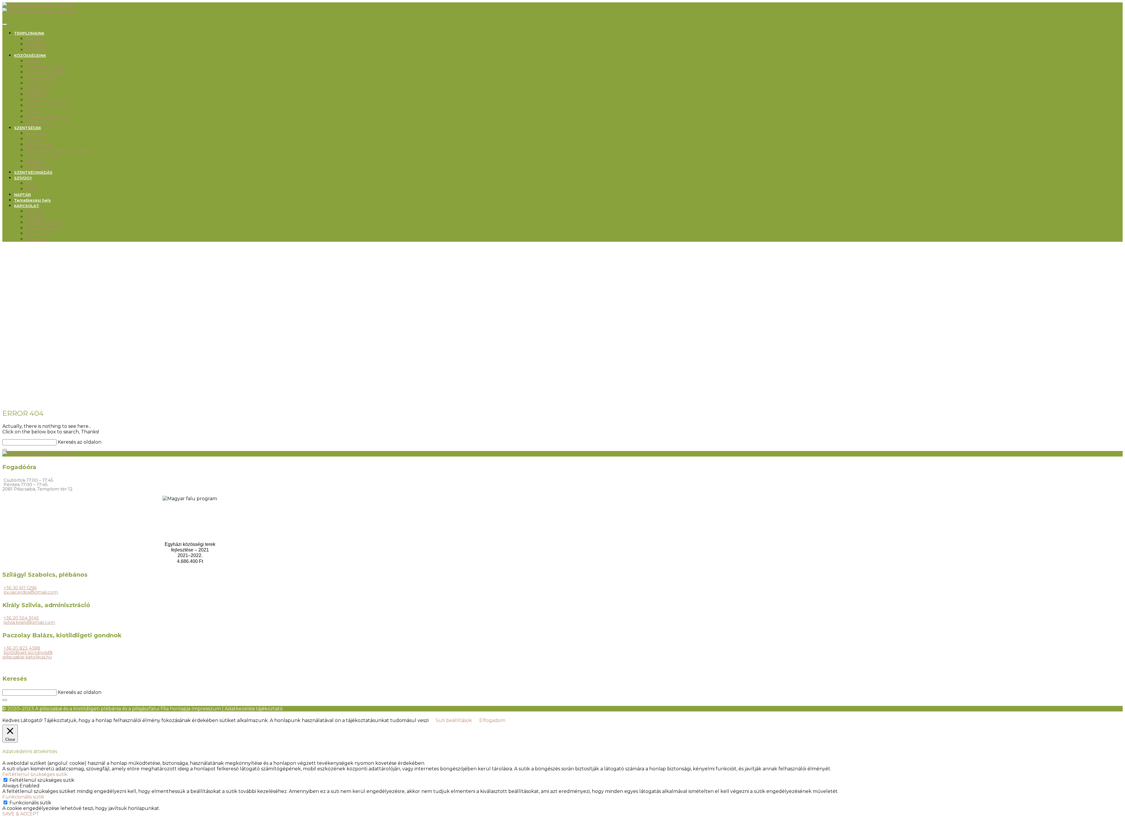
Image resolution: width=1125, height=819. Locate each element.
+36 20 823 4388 (22, 648)
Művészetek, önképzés (48, 100)
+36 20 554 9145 (21, 618)
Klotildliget (36, 44)
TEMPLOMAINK (29, 33)
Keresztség (36, 133)
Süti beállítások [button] (454, 720)
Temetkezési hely (32, 200)
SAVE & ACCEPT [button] (20, 814)
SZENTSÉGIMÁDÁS (33, 172)
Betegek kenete (42, 155)
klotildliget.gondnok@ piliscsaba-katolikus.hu (27, 655)
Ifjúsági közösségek (44, 66)
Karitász (33, 61)
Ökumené (35, 88)
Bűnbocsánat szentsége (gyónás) (57, 150)
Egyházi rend (38, 166)
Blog (30, 183)
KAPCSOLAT (26, 205)
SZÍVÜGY (23, 178)
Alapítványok (38, 233)
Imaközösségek (41, 77)
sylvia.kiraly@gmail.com (29, 622)
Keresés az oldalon (79, 442)
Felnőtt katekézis (42, 83)
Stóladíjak (35, 216)
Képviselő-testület (43, 228)
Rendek (33, 111)
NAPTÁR (22, 194)
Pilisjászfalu (36, 49)
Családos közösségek (46, 72)
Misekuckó (36, 94)
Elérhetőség (37, 211)
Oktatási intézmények (47, 116)
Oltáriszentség (40, 144)
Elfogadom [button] (492, 720)
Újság (31, 189)
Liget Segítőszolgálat (46, 105)
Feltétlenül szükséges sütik (41, 780)
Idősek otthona (40, 122)
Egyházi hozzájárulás (45, 222)
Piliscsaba (35, 38)
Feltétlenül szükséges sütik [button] (34, 774)
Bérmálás (35, 139)
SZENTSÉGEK (27, 127)
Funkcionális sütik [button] (23, 797)
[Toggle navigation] (4, 24)
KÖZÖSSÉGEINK (30, 55)
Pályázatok (36, 239)
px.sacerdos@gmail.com (31, 592)
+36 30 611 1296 (20, 587)
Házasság (35, 161)
